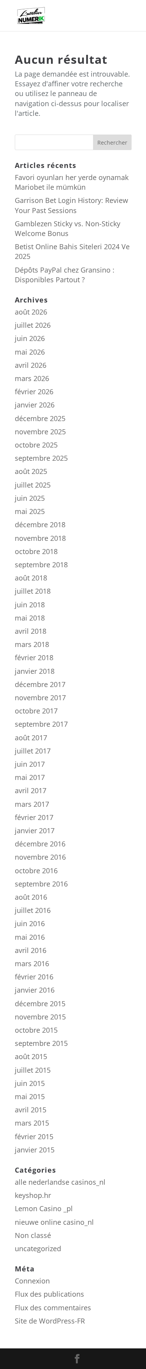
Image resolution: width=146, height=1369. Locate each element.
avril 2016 (30, 950)
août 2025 (31, 471)
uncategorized (38, 1248)
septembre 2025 (41, 458)
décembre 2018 (40, 524)
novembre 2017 (40, 697)
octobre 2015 (36, 1030)
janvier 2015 (35, 1149)
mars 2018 (32, 644)
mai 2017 (30, 777)
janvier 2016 (35, 990)
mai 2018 (30, 617)
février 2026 (34, 391)
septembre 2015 (41, 1043)
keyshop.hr (33, 1195)
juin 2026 (30, 338)
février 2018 (34, 657)
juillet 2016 (33, 910)
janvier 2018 (35, 671)
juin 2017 (30, 764)
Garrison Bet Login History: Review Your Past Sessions (71, 205)
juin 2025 (30, 498)
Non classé (33, 1235)
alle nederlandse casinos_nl (60, 1182)
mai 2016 (30, 937)
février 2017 (34, 817)
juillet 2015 (33, 1070)
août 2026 (31, 311)
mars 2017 (32, 804)
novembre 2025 (40, 431)
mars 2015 (32, 1123)
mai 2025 (30, 511)
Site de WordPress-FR (50, 1320)
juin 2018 (30, 604)
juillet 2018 (33, 591)
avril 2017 (30, 790)
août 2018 (31, 577)
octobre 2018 (36, 551)
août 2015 (31, 1056)
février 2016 (34, 976)
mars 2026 (32, 378)
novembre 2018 (40, 538)
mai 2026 (30, 352)
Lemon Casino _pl (44, 1208)
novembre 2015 (40, 1016)
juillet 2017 (33, 750)
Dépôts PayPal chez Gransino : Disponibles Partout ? (64, 274)
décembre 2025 (40, 418)
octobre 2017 (36, 710)
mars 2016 (32, 963)
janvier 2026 (35, 404)
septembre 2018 (41, 564)
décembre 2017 (40, 684)
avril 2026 (30, 365)
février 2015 (34, 1136)
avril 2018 (30, 631)
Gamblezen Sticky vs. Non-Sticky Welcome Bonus (67, 228)
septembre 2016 (41, 883)
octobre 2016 (36, 870)
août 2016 (31, 897)
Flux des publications (49, 1294)
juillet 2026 (33, 325)
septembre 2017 (41, 724)
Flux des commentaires (53, 1307)
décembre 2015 (40, 1003)
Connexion (32, 1280)
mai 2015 (30, 1096)
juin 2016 (30, 923)
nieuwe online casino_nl (54, 1222)
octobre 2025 (36, 444)
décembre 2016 (40, 843)
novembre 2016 (40, 857)
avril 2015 (30, 1109)
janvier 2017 (35, 830)
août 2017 (31, 737)
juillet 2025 (33, 485)
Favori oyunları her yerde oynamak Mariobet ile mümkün (71, 182)
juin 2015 (30, 1083)
